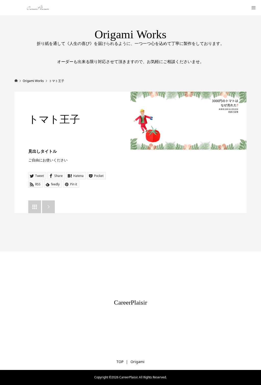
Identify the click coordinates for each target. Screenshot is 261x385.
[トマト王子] (188, 121)
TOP (119, 361)
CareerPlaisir (130, 302)
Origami (137, 361)
